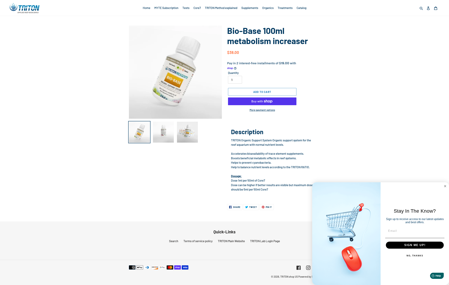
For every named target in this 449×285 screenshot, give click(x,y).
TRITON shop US (289, 276)
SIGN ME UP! (414, 245)
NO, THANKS (415, 255)
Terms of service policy (198, 241)
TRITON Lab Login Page (265, 241)
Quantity (233, 72)
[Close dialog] (445, 186)
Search (173, 241)
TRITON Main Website (231, 241)
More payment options (262, 110)
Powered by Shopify (309, 276)
